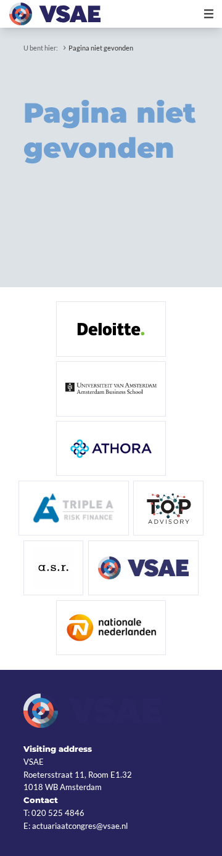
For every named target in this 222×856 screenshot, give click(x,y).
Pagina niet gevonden (100, 48)
